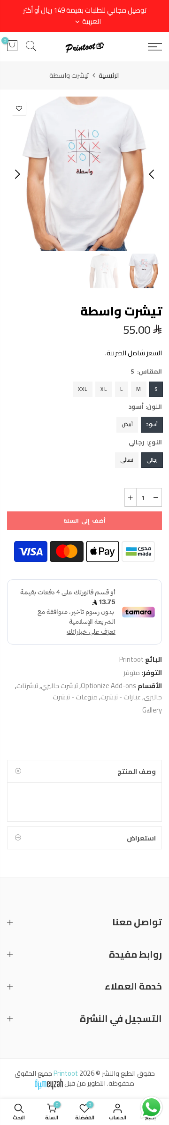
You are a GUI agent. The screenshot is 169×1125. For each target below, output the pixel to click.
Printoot (131, 659)
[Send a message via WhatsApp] (151, 1107)
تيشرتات (27, 685)
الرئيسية (109, 75)
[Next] (17, 174)
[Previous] (152, 174)
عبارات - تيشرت (120, 696)
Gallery (152, 710)
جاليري (153, 696)
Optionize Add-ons (108, 685)
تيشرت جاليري (59, 685)
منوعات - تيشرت (75, 696)
